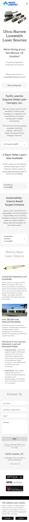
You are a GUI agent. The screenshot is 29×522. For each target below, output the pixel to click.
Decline (7, 518)
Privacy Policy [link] (14, 446)
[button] (26, 3)
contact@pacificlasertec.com (14, 77)
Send (14, 439)
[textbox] (14, 403)
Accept (21, 518)
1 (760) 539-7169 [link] (15, 464)
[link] (10, 4)
